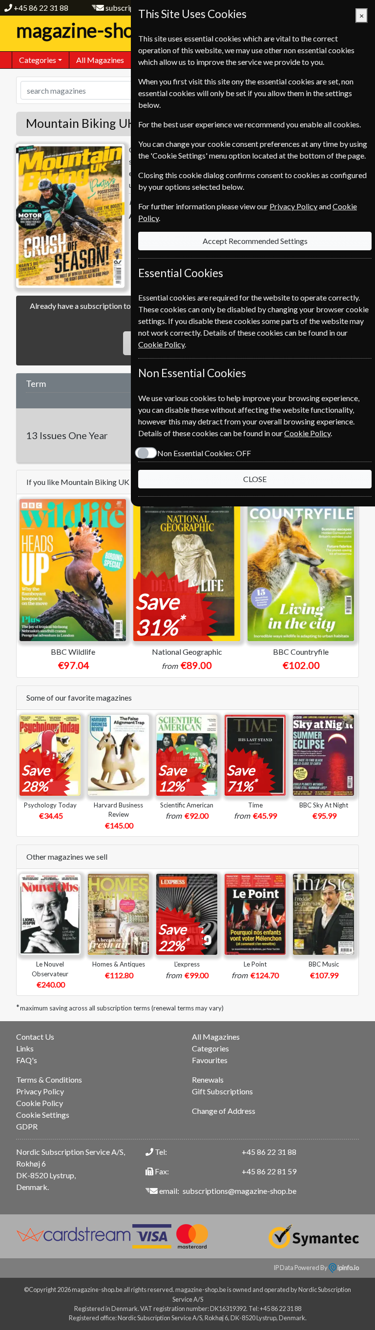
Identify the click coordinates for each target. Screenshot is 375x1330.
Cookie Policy (39, 1103)
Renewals (208, 1079)
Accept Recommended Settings (255, 240)
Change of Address (223, 1110)
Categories (210, 1048)
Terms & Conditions (49, 1079)
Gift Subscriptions (222, 1091)
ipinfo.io (347, 1267)
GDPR (27, 1126)
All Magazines (100, 59)
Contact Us (35, 1036)
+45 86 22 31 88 (41, 7)
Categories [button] (37, 59)
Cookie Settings (42, 1114)
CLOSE (255, 479)
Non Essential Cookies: (204, 453)
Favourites (210, 1060)
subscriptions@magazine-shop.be (239, 1190)
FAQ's (26, 1060)
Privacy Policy (40, 1091)
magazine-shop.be (93, 30)
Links (25, 1048)
